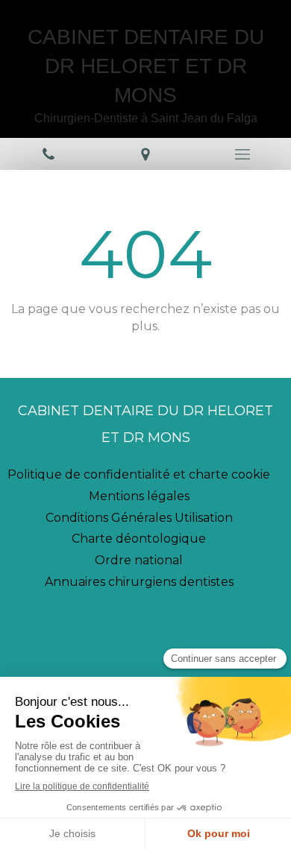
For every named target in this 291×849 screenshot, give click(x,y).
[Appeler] (48, 154)
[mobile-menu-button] (242, 154)
